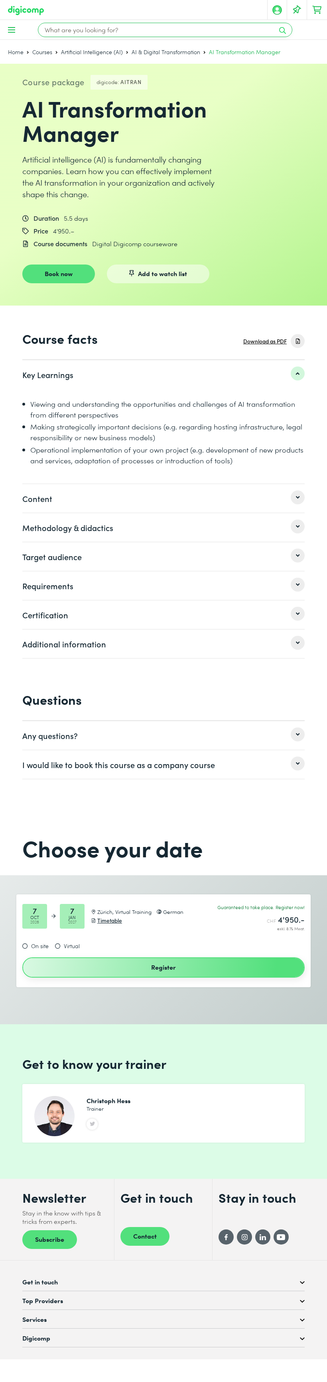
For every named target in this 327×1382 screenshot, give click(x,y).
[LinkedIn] (262, 1237)
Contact (145, 1235)
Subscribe (49, 1239)
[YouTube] (281, 1237)
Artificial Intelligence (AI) (92, 52)
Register (163, 966)
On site (40, 946)
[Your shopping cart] (317, 10)
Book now (59, 273)
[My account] (277, 10)
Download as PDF (265, 341)
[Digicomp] (26, 10)
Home (16, 52)
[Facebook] (226, 1237)
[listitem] (163, 374)
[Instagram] (244, 1237)
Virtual (72, 946)
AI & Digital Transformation (166, 52)
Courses (42, 52)
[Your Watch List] (297, 10)
